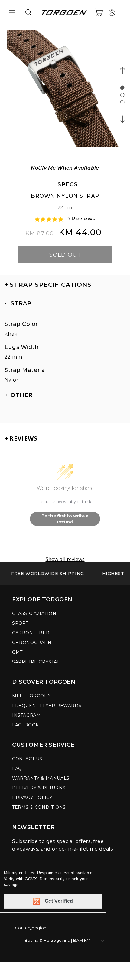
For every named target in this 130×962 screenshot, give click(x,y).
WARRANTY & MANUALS (41, 778)
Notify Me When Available (65, 168)
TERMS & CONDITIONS (39, 807)
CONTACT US (27, 759)
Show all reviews (65, 559)
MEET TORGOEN (31, 696)
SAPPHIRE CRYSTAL (36, 662)
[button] (12, 12)
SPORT (20, 623)
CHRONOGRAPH (32, 642)
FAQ (17, 768)
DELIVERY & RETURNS (39, 788)
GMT (17, 652)
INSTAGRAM (26, 715)
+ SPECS (65, 184)
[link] (48, 573)
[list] (65, 92)
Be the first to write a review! (65, 518)
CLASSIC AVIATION (34, 613)
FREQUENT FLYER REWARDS (46, 705)
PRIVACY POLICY (32, 797)
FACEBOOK (25, 725)
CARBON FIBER (30, 633)
